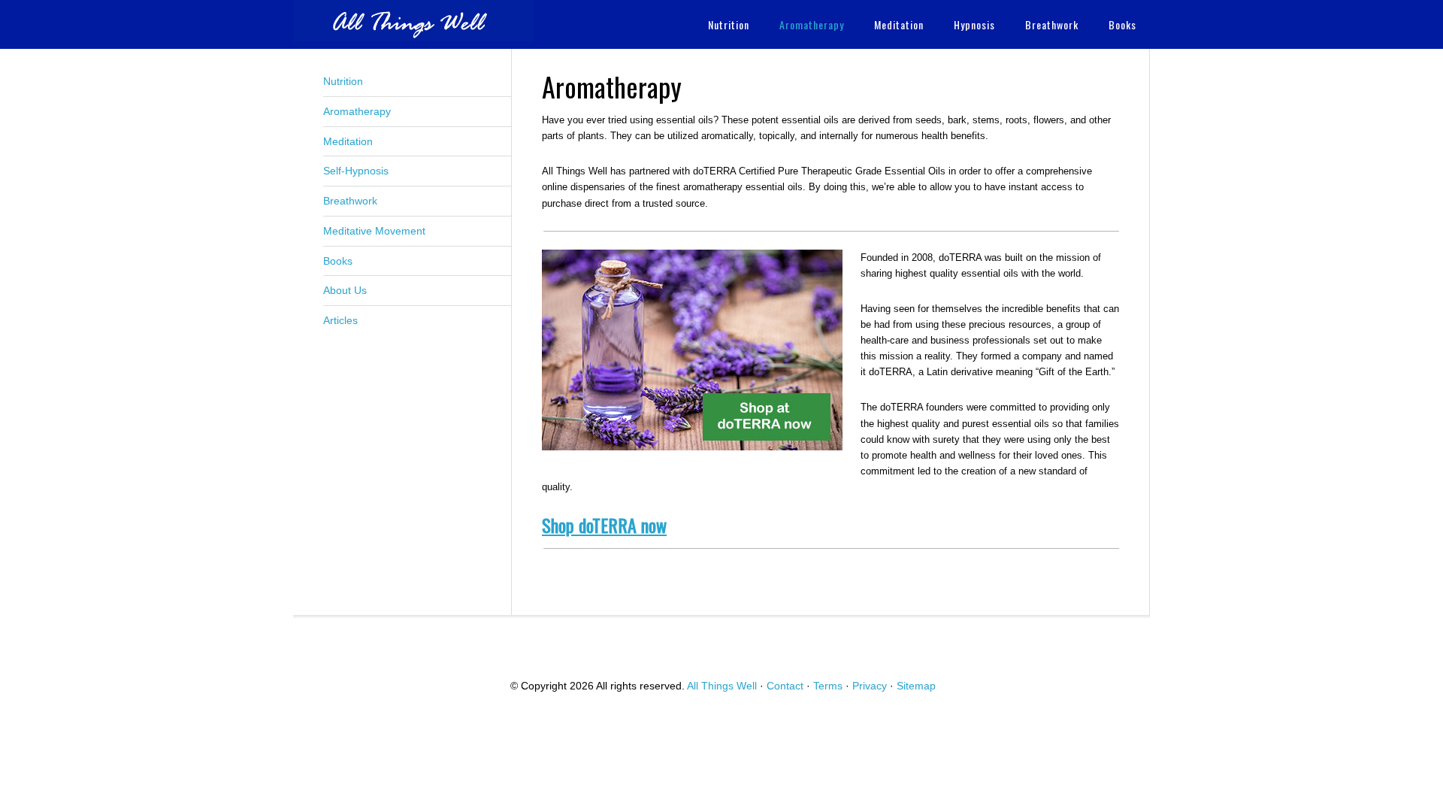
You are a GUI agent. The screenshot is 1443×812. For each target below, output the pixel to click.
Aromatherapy (357, 111)
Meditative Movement (374, 231)
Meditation (348, 141)
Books (337, 261)
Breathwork (350, 201)
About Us (345, 290)
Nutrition (343, 81)
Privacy (869, 686)
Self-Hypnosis (356, 171)
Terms (828, 686)
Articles (340, 320)
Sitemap (916, 686)
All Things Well (413, 20)
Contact (785, 686)
